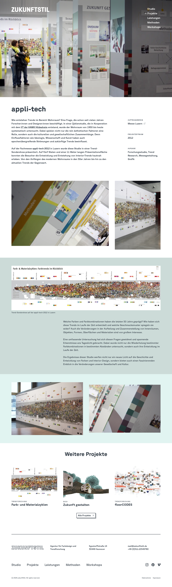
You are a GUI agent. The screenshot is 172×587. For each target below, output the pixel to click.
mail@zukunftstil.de (137, 546)
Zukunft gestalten (76, 504)
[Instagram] (146, 564)
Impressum (157, 578)
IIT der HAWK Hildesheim (34, 127)
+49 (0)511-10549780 (138, 549)
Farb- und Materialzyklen (29, 504)
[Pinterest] (152, 564)
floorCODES (123, 504)
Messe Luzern (135, 123)
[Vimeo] (159, 564)
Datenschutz (146, 578)
